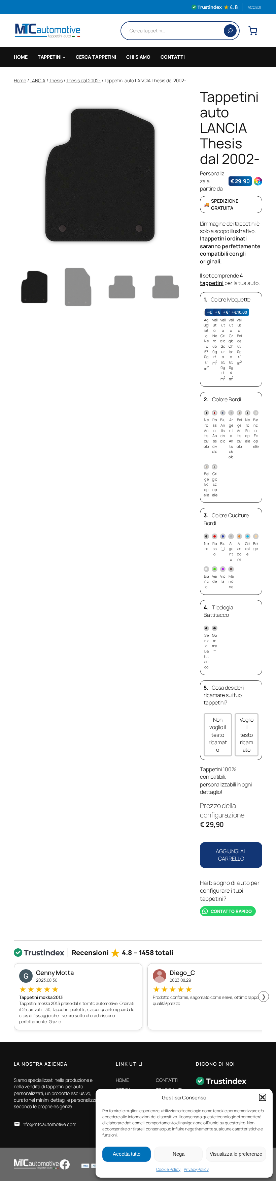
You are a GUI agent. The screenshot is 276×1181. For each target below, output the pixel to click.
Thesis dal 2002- (83, 80)
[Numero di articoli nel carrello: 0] (252, 30)
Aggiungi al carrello (231, 854)
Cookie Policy (168, 1169)
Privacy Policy (196, 1169)
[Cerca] (230, 30)
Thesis (55, 80)
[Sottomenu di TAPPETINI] (64, 57)
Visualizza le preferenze (236, 1154)
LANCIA (37, 80)
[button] (262, 1097)
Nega (178, 1154)
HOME (21, 57)
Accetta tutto (126, 1154)
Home (20, 80)
